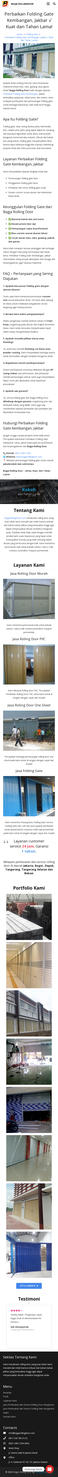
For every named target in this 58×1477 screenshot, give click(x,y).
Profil (5, 1396)
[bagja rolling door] (29, 917)
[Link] (5, 4)
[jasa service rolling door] (29, 1255)
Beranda (7, 1392)
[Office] (6, 1458)
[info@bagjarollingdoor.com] (6, 1433)
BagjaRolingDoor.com (15, 518)
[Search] (54, 4)
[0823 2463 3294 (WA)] (6, 1443)
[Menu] (48, 4)
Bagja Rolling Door (22, 1472)
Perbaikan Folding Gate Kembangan (20, 93)
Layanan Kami (10, 1400)
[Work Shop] (6, 1448)
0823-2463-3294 (23, 453)
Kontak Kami (9, 1416)
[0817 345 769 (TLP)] (6, 1438)
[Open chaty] (50, 1469)
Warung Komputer (44, 1472)
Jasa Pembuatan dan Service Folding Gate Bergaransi (28, 1408)
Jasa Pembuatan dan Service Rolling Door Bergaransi (28, 1404)
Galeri (6, 1412)
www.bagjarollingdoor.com (29, 456)
